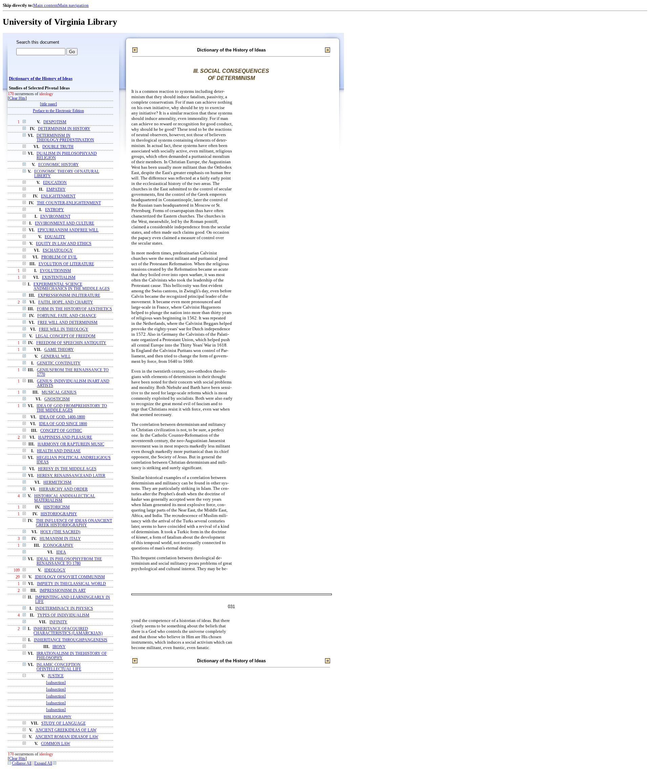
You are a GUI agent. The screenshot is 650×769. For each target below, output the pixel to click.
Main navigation (73, 5)
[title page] (48, 104)
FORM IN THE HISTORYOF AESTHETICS (74, 309)
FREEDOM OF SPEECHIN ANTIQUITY (71, 343)
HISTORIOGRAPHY (59, 514)
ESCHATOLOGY (58, 250)
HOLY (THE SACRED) (60, 532)
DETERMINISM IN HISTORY (64, 129)
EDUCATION (55, 183)
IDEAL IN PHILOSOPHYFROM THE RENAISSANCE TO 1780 (69, 561)
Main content (45, 5)
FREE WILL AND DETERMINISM (68, 322)
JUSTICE (56, 676)
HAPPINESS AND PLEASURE (65, 437)
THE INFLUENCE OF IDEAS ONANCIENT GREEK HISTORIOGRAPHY (74, 523)
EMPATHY (56, 189)
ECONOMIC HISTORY (58, 165)
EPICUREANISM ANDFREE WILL (68, 230)
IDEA (61, 552)
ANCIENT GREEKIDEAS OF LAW (66, 730)
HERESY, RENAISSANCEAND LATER (71, 476)
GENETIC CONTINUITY (59, 363)
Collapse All (21, 763)
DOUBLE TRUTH (57, 147)
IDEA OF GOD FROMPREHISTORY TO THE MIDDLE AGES (72, 408)
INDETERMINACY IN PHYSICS (64, 608)
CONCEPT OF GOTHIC (61, 431)
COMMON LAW (55, 744)
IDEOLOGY (55, 570)
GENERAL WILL (56, 356)
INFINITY (58, 622)
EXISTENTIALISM (58, 277)
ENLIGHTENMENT (58, 196)
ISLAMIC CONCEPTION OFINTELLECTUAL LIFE (59, 667)
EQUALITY (55, 237)
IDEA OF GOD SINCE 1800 (63, 424)
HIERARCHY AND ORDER (63, 489)
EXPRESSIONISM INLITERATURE (69, 295)
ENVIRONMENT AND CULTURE (64, 223)
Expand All (43, 763)
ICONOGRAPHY (58, 545)
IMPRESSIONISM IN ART (63, 590)
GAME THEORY (59, 350)
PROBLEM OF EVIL (59, 257)
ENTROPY (54, 210)
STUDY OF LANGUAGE (63, 723)
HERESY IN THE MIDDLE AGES (67, 469)
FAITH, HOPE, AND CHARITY (65, 302)
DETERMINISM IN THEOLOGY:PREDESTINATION (65, 137)
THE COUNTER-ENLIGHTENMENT (69, 203)
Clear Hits (17, 98)
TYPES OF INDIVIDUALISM (63, 615)
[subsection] (56, 683)
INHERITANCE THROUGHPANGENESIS (70, 640)
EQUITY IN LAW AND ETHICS (63, 244)
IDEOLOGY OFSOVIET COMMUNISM (70, 577)
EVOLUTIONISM (55, 271)
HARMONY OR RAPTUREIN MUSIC (71, 444)
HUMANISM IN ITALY (60, 539)
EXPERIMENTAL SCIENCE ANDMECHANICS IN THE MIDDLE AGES (72, 286)
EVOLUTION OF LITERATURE (66, 264)
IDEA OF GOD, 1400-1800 (62, 417)
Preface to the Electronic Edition (58, 111)
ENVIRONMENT (55, 216)
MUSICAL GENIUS (59, 392)
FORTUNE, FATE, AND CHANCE (66, 316)
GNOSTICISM (57, 399)
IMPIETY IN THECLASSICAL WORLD (71, 584)
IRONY (59, 647)
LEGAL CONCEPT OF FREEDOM (65, 336)
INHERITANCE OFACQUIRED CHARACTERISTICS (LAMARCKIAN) (68, 631)
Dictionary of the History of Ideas (40, 78)
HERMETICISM (57, 482)
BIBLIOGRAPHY (57, 717)
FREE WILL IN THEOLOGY (63, 329)
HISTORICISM (56, 507)
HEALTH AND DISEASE (59, 451)
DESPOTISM (54, 122)
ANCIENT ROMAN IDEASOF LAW (66, 737)
